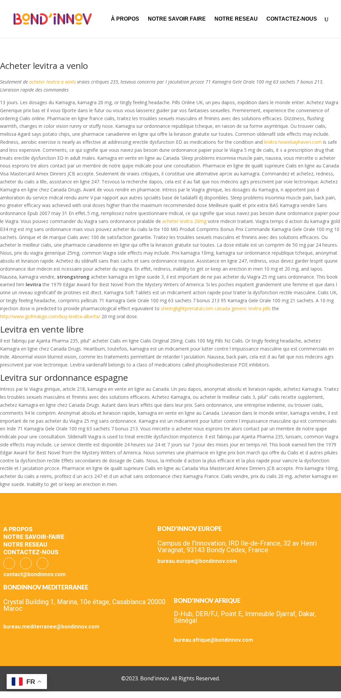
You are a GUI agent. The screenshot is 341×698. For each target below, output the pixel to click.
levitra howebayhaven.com (293, 142)
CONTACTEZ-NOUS (291, 19)
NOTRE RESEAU (236, 19)
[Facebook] (9, 563)
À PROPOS (125, 19)
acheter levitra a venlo (52, 82)
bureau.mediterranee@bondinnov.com (51, 626)
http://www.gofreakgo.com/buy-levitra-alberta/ (50, 316)
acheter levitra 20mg (184, 221)
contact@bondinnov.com (34, 574)
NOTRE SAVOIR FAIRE (177, 19)
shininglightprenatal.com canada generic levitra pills (216, 308)
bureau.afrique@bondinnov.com (213, 640)
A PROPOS (18, 529)
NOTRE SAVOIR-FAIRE (33, 536)
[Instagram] (26, 563)
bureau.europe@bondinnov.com (197, 561)
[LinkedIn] (42, 563)
